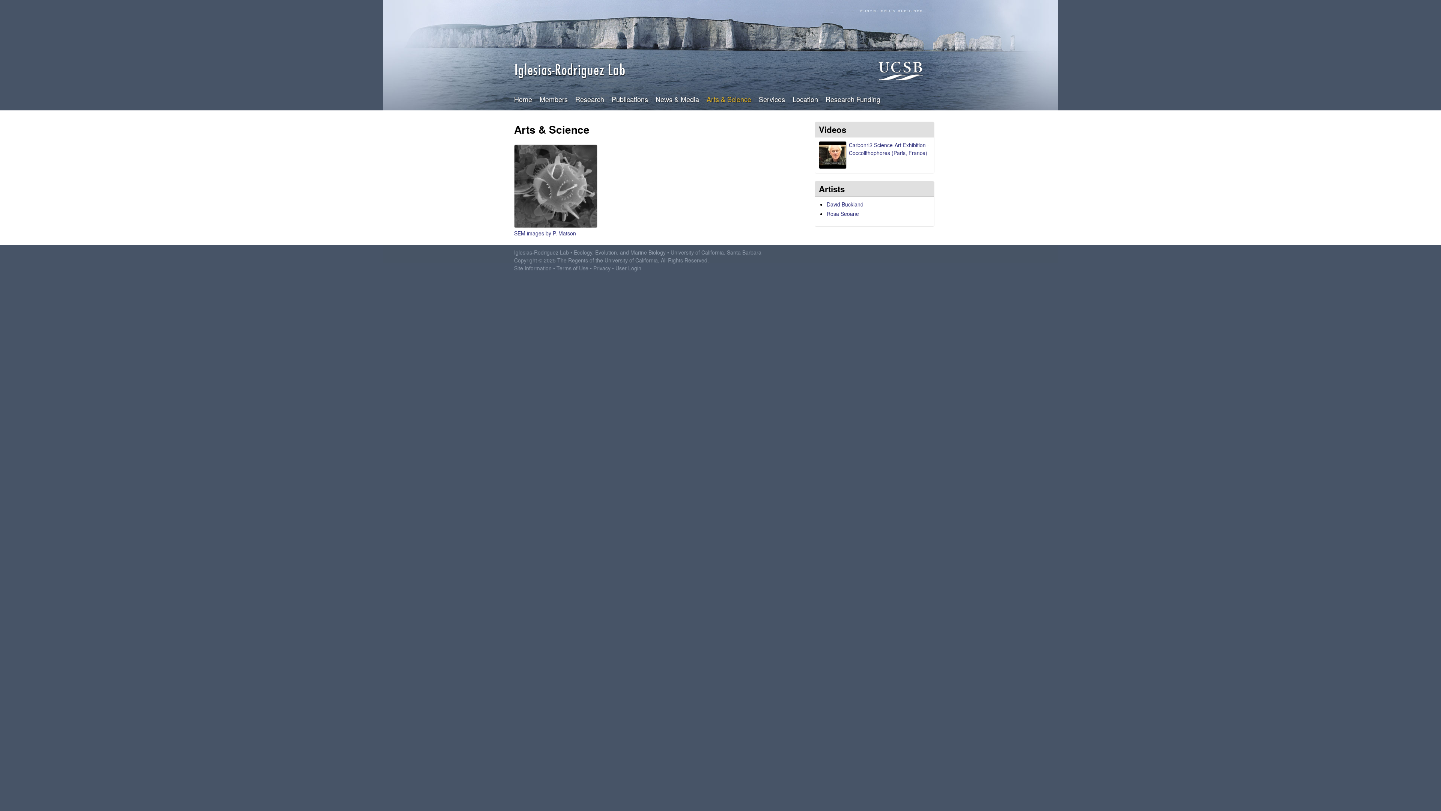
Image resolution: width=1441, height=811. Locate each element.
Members (554, 99)
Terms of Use (572, 268)
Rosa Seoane (843, 213)
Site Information (533, 268)
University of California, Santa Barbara (716, 252)
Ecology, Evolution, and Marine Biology (620, 252)
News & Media (677, 99)
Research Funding (853, 99)
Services (772, 99)
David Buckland (845, 204)
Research (589, 99)
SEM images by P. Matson (545, 233)
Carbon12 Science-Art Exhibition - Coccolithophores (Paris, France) (889, 149)
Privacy (602, 268)
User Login (628, 268)
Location (805, 99)
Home (523, 99)
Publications (630, 99)
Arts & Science (729, 99)
